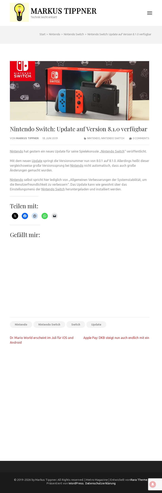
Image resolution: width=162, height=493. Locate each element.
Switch (75, 324)
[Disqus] (79, 399)
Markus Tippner (64, 11)
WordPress (76, 483)
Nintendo (93, 138)
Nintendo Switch (112, 138)
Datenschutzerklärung (100, 483)
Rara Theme (138, 479)
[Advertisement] (79, 284)
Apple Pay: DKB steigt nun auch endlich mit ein (116, 338)
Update (37, 161)
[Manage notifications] (153, 484)
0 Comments (141, 138)
